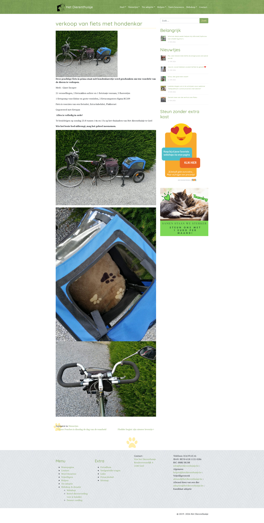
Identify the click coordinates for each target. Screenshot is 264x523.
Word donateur (68, 473)
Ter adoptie (147, 7)
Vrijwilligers (67, 477)
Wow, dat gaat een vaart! (178, 77)
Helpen (160, 7)
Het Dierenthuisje (79, 7)
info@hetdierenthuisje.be (186, 465)
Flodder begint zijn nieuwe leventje (135, 429)
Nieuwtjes (133, 7)
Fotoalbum (105, 467)
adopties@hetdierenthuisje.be (188, 485)
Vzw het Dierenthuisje (145, 459)
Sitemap (104, 480)
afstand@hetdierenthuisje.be (187, 478)
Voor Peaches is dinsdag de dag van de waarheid (82, 429)
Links (103, 473)
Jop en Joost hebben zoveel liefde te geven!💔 (187, 67)
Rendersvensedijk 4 (143, 462)
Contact (203, 7)
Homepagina (67, 467)
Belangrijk (170, 30)
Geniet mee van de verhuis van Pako (182, 97)
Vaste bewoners (176, 7)
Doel (122, 7)
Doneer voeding (74, 500)
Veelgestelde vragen (110, 470)
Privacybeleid (107, 477)
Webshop (190, 7)
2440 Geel (139, 465)
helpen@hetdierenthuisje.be (187, 472)
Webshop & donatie (71, 486)
